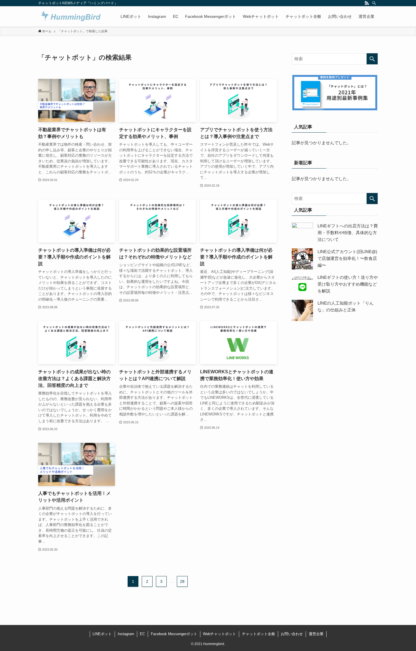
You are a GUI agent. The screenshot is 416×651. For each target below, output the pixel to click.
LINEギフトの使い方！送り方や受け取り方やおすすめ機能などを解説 (348, 284)
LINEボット (102, 634)
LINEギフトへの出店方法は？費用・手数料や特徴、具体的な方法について (348, 232)
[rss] (366, 3)
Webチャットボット (219, 634)
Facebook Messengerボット (174, 634)
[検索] (374, 3)
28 (182, 581)
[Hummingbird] (71, 16)
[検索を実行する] (372, 58)
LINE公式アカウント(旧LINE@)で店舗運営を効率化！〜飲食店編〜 (347, 258)
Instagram (126, 634)
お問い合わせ (292, 634)
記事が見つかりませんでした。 (321, 142)
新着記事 (303, 162)
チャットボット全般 (258, 634)
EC (142, 634)
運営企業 (316, 634)
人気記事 (303, 126)
